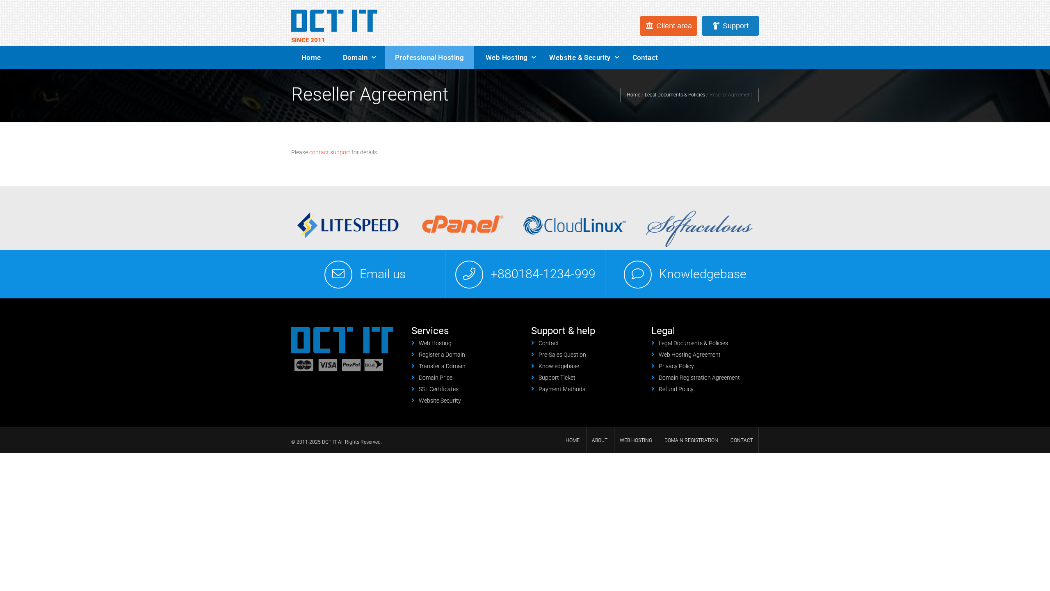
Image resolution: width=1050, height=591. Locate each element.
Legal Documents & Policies (675, 95)
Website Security (440, 400)
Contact (645, 57)
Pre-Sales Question (562, 354)
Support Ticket (557, 377)
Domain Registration (691, 440)
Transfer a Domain (442, 366)
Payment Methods (562, 389)
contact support (329, 152)
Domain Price (435, 377)
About (599, 440)
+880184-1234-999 (543, 274)
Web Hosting (506, 57)
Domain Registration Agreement (699, 377)
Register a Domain (442, 354)
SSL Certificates (439, 389)
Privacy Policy (676, 366)
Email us (383, 274)
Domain (355, 57)
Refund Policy (676, 389)
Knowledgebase (702, 274)
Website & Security (579, 57)
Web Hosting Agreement (690, 354)
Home (311, 57)
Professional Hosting (429, 57)
